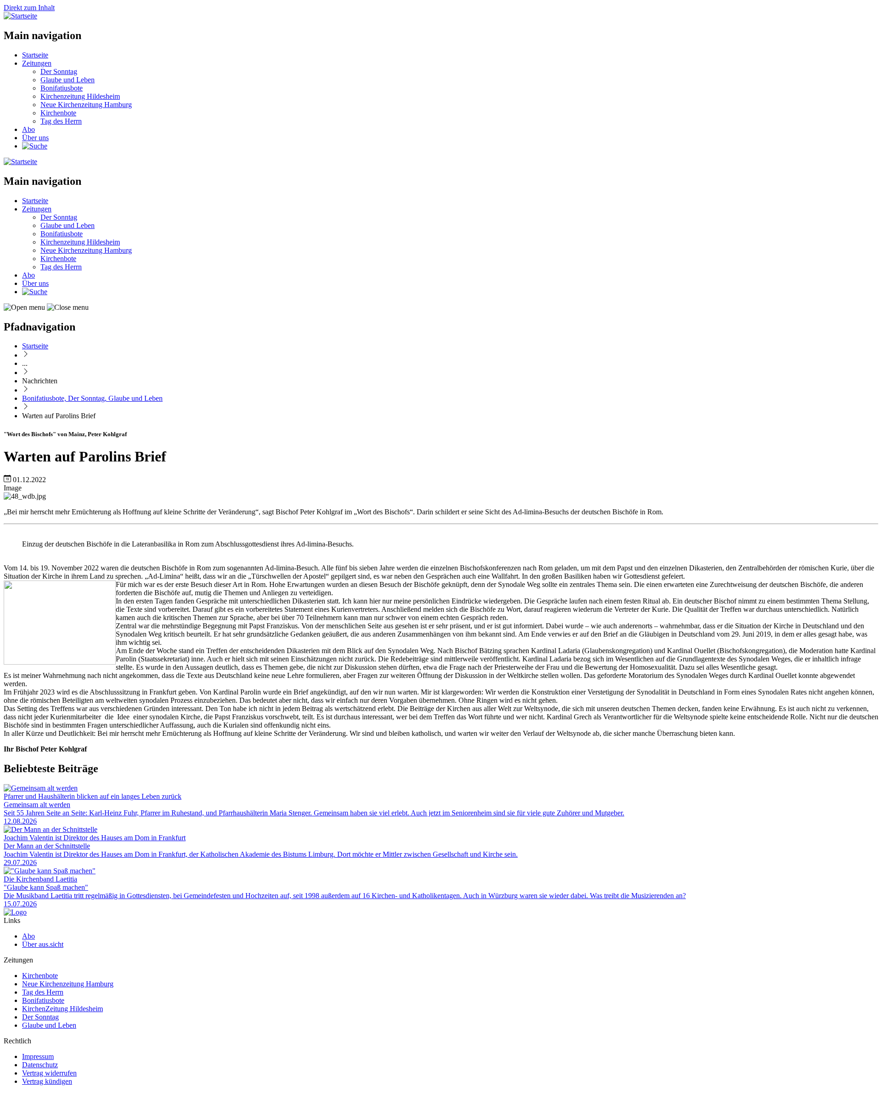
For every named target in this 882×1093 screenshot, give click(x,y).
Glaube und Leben (67, 80)
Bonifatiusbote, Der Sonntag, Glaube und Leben (92, 398)
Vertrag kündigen (47, 1081)
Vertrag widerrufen (49, 1073)
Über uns (35, 138)
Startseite (35, 55)
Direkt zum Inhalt (29, 7)
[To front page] (15, 912)
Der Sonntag (58, 71)
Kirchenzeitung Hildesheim (80, 96)
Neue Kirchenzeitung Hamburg (86, 104)
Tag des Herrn (61, 121)
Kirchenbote (58, 113)
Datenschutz (40, 1065)
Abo (28, 129)
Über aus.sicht (42, 944)
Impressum (38, 1056)
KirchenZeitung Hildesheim (62, 1009)
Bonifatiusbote (61, 88)
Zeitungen (36, 63)
